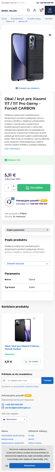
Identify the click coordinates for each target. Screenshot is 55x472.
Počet (8, 187)
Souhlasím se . (20, 386)
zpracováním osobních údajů (25, 386)
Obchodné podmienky (13, 435)
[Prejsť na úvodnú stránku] (9, 10)
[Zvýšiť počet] (14, 186)
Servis (31, 439)
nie (6, 465)
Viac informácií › (13, 148)
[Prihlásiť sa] (35, 10)
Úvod (4, 18)
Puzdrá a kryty (34, 18)
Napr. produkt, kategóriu (21, 23)
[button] (29, 10)
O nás (31, 435)
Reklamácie (7, 439)
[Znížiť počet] (14, 190)
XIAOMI (48, 18)
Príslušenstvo (17, 18)
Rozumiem (29, 465)
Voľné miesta (35, 443)
